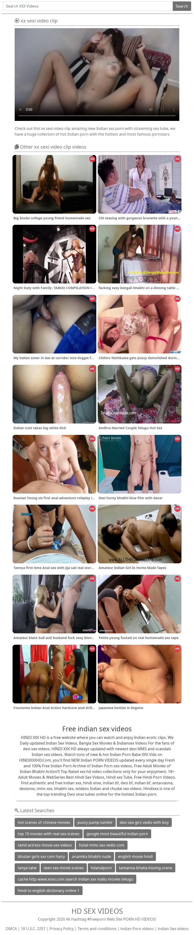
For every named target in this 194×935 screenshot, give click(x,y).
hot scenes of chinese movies (44, 822)
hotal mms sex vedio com (101, 845)
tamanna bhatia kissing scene (145, 867)
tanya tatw (27, 867)
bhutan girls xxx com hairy (41, 856)
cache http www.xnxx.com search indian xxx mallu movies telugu (75, 879)
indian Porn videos (137, 928)
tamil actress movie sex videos (45, 845)
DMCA (11, 928)
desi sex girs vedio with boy (144, 822)
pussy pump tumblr (95, 822)
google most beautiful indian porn (117, 833)
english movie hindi (135, 856)
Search (182, 6)
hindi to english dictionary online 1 (48, 890)
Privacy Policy (61, 928)
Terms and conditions (97, 928)
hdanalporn (101, 867)
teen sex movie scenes (64, 867)
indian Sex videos (173, 928)
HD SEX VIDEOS (97, 911)
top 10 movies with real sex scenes (48, 833)
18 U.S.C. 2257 (33, 928)
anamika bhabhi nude (91, 856)
